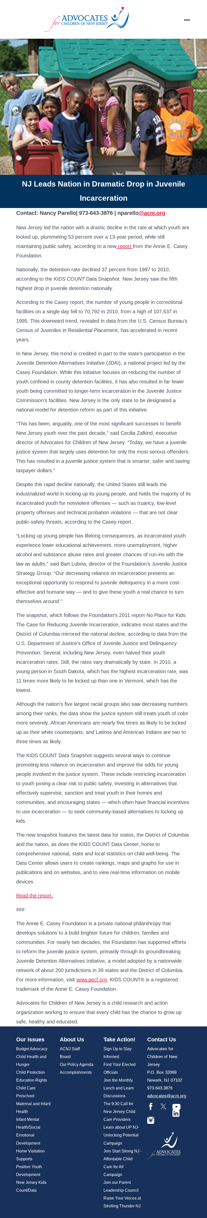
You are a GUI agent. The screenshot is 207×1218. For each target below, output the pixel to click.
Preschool (25, 1096)
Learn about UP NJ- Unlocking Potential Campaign (121, 1135)
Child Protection (30, 1072)
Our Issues (30, 1039)
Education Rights (31, 1080)
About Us (72, 1039)
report (124, 246)
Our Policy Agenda (76, 1064)
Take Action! (119, 1039)
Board (65, 1057)
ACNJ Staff (70, 1049)
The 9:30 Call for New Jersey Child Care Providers (119, 1112)
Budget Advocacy (31, 1049)
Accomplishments (76, 1072)
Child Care (26, 1088)
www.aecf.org (91, 979)
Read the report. (34, 895)
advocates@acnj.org (166, 1095)
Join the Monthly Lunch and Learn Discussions (119, 1088)
